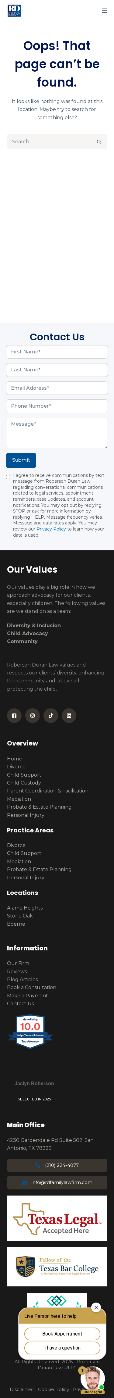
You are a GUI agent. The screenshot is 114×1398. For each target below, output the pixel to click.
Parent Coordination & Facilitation (47, 791)
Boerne (16, 924)
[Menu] (104, 10)
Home (14, 759)
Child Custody (24, 783)
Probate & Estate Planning (39, 807)
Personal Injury (25, 815)
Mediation (19, 799)
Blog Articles (22, 979)
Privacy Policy (51, 529)
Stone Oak (20, 916)
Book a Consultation (31, 987)
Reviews (17, 971)
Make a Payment (27, 996)
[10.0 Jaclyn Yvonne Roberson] (30, 1049)
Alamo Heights (25, 908)
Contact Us (20, 1003)
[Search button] (99, 141)
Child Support (24, 775)
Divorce (16, 767)
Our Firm (18, 963)
